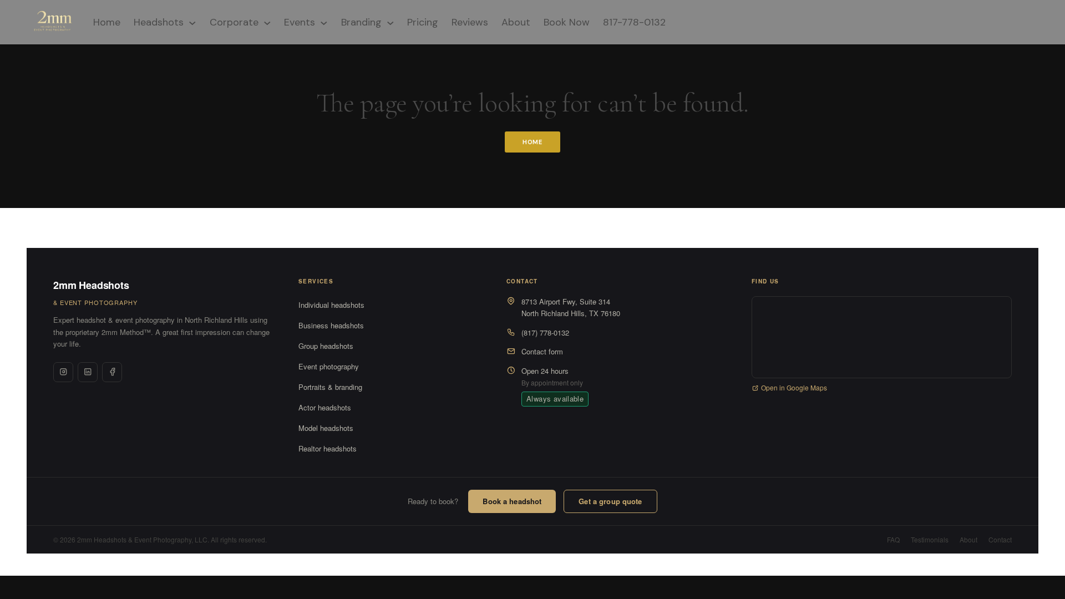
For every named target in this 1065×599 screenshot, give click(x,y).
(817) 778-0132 (545, 332)
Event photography (328, 366)
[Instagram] (63, 372)
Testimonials (930, 539)
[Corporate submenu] (267, 22)
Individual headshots (331, 305)
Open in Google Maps (794, 387)
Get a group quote (610, 501)
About (968, 539)
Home (533, 142)
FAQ (893, 539)
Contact (1000, 539)
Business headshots (331, 325)
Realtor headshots (327, 448)
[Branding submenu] (390, 22)
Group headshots (325, 346)
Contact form (542, 351)
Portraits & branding (330, 387)
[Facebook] (112, 372)
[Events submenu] (324, 22)
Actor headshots (324, 407)
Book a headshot (512, 501)
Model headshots (325, 428)
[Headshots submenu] (192, 22)
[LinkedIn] (88, 372)
